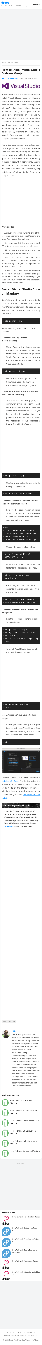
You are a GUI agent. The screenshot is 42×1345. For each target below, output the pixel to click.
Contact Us (20, 1333)
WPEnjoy (36, 1340)
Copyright (30, 1333)
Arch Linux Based (13, 62)
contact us (9, 826)
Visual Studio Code (9, 1021)
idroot (4, 2)
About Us (10, 1333)
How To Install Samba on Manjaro (25, 1151)
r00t (21, 78)
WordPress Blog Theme (22, 1340)
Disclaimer (21, 1336)
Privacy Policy (10, 1336)
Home (4, 62)
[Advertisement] (21, 34)
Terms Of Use (32, 1336)
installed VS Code (10, 781)
